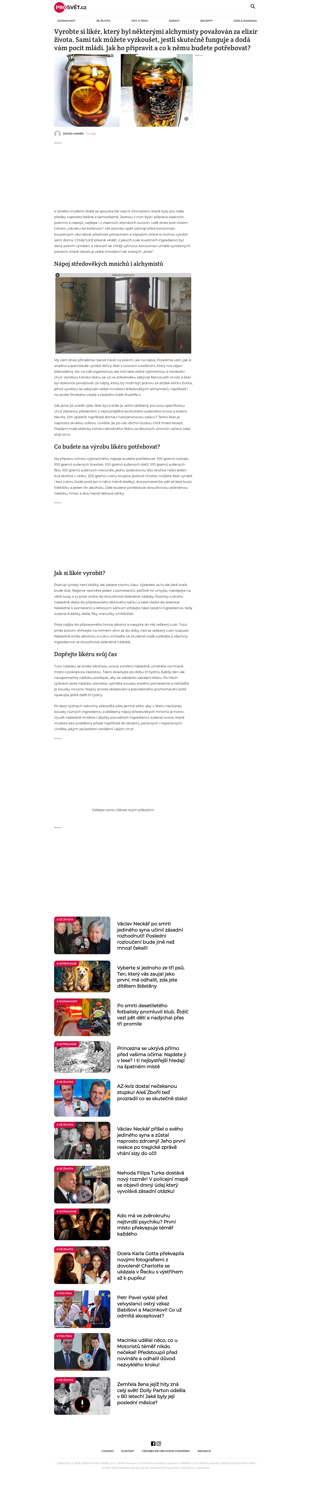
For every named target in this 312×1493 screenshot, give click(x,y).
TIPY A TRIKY (139, 20)
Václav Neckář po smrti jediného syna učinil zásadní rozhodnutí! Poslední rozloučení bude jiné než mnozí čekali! (150, 936)
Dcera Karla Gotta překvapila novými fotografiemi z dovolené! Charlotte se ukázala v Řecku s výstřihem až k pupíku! (150, 1266)
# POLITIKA (64, 1293)
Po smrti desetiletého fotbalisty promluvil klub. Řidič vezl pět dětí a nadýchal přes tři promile (152, 1015)
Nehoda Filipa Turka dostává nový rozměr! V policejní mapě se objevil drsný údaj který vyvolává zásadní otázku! (152, 1182)
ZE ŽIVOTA (103, 20)
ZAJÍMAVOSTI (66, 20)
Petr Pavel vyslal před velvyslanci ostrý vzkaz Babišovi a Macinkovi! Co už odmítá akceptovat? (149, 1307)
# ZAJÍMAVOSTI (67, 1001)
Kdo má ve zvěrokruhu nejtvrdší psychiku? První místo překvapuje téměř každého (146, 1225)
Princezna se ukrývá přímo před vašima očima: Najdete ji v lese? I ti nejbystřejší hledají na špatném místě (151, 1057)
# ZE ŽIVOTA (65, 919)
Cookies (107, 1451)
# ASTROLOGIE (66, 963)
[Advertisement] (123, 174)
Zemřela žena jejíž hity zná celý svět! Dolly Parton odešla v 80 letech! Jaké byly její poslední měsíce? (151, 1393)
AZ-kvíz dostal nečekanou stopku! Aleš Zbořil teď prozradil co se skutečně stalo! (152, 1092)
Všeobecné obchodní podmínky (166, 1451)
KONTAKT (127, 1451)
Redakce (204, 1451)
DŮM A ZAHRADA (245, 20)
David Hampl (73, 133)
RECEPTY (206, 20)
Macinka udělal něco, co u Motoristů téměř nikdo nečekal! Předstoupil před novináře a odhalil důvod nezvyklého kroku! (147, 1352)
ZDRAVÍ (174, 20)
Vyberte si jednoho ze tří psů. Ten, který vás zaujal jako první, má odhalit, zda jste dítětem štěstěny (151, 977)
